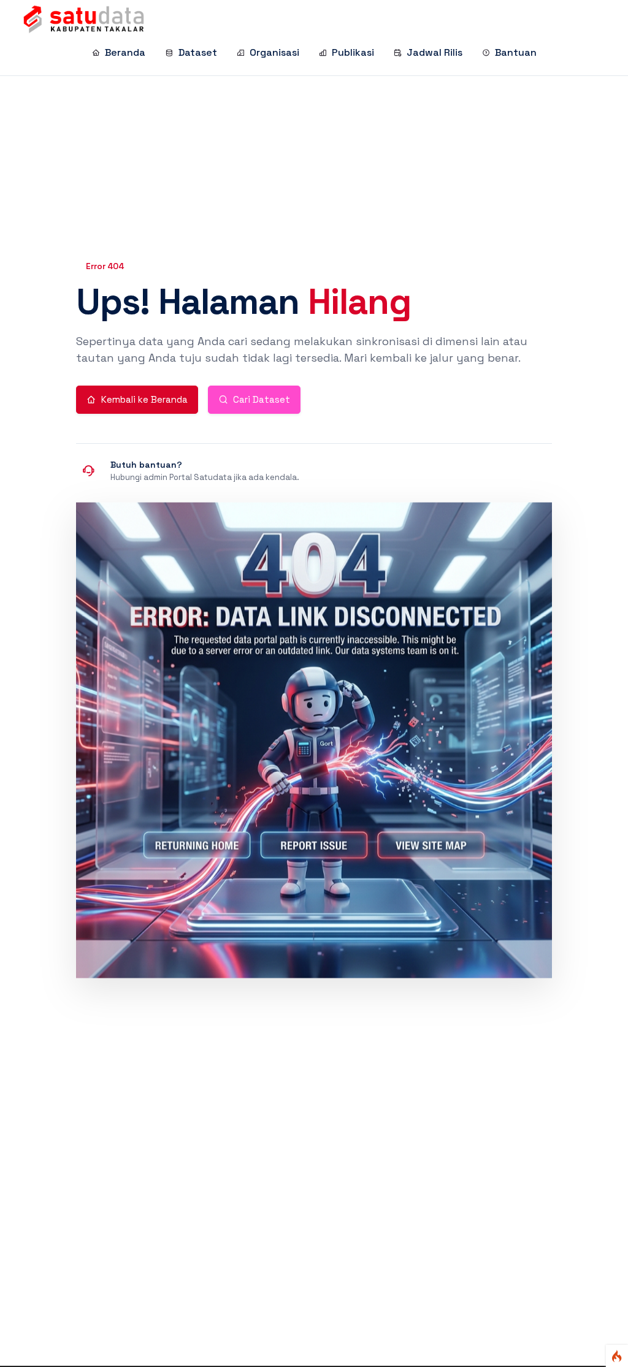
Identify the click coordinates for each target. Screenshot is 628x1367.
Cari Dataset (261, 399)
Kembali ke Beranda (144, 399)
